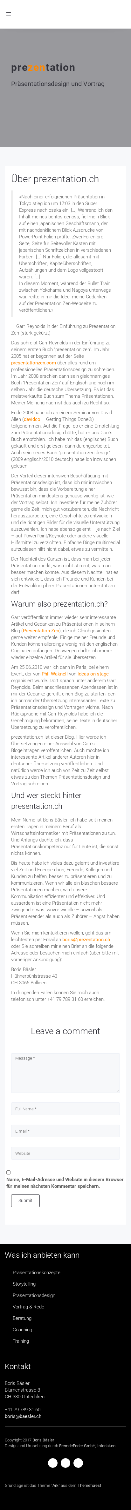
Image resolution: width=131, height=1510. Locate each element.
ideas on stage (93, 674)
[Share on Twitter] (65, 1463)
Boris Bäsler (43, 1440)
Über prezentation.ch (55, 178)
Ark (55, 1485)
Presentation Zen (41, 631)
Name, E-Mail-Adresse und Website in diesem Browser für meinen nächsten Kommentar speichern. (65, 1183)
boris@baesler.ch (23, 1416)
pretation (43, 67)
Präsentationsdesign (34, 1295)
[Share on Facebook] (53, 1463)
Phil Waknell (55, 674)
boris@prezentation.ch (86, 939)
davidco (32, 419)
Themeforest (89, 1485)
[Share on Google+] (78, 1463)
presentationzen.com (33, 363)
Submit (25, 1200)
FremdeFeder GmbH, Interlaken (87, 1445)
